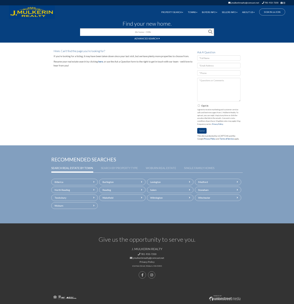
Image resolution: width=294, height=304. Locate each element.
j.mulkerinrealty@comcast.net (244, 2)
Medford (203, 181)
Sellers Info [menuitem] (229, 12)
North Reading (62, 189)
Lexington (155, 181)
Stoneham (203, 189)
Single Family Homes (199, 168)
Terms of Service (227, 139)
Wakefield (107, 197)
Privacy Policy (217, 124)
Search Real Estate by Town (72, 168)
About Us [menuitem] (247, 12)
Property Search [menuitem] (171, 12)
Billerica (59, 181)
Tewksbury (60, 197)
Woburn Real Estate (161, 168)
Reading (106, 189)
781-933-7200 (271, 2)
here (100, 61)
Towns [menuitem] (192, 12)
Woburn (59, 205)
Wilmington (156, 197)
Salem (153, 189)
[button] (210, 32)
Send (202, 130)
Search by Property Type (119, 168)
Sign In (268, 12)
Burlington (108, 181)
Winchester (204, 197)
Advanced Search (146, 38)
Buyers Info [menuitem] (209, 12)
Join (277, 12)
